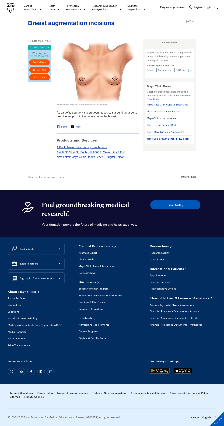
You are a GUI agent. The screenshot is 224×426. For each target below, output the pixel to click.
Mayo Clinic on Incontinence (161, 118)
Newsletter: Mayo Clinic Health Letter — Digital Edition (90, 157)
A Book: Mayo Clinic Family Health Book (82, 147)
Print (191, 21)
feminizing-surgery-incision (52, 177)
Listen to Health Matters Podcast (163, 111)
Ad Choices (181, 70)
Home (31, 177)
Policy (150, 70)
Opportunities (164, 70)
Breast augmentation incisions (71, 23)
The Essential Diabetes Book (162, 125)
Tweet (78, 126)
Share (64, 126)
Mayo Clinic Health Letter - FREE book (167, 139)
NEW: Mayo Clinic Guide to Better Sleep (167, 104)
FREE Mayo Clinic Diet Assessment (165, 132)
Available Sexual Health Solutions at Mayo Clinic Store (91, 152)
